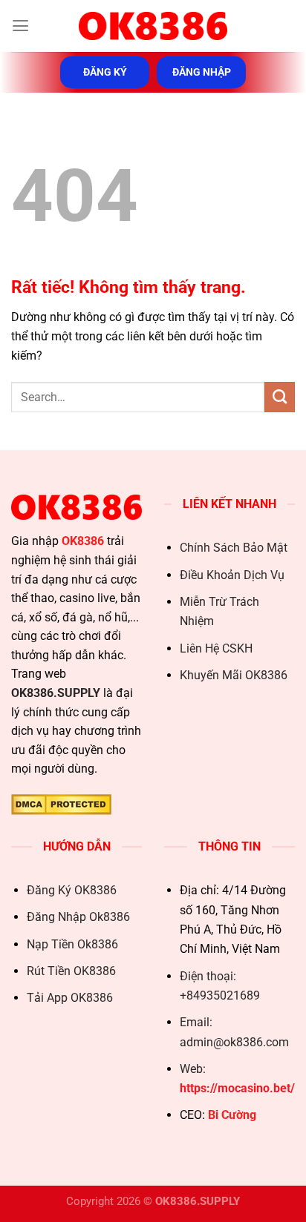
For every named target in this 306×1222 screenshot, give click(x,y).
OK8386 (83, 541)
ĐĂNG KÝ (105, 72)
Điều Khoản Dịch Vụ (232, 575)
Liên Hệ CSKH (216, 648)
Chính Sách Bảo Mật (233, 548)
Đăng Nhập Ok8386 (78, 917)
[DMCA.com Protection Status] (61, 803)
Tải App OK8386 (70, 998)
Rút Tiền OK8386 (71, 971)
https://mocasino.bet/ (237, 1088)
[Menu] (20, 25)
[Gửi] (279, 397)
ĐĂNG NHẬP (201, 72)
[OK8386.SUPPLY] (153, 26)
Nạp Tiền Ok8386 (72, 944)
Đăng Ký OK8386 (72, 890)
